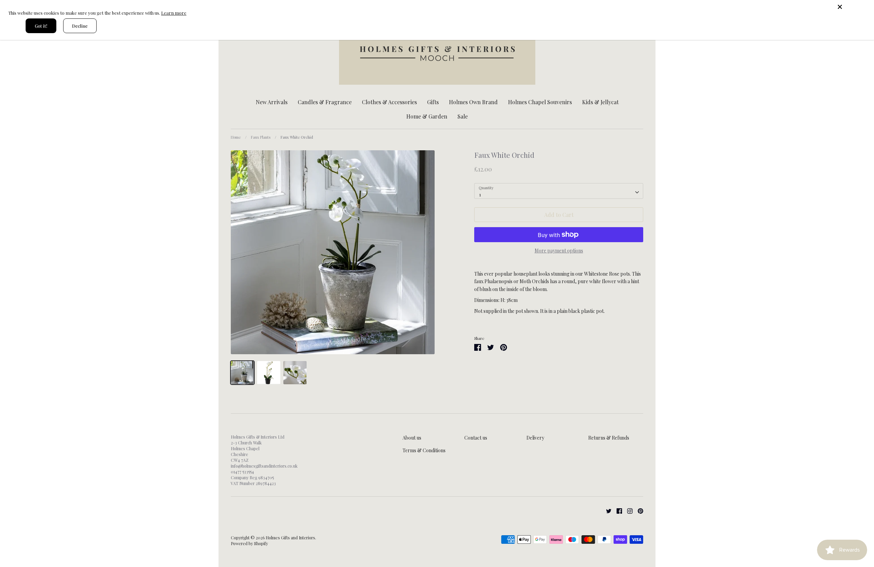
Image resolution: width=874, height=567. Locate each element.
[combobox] (558, 191)
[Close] (853, 6)
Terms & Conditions (424, 450)
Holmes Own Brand (473, 102)
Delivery (535, 437)
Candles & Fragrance (325, 102)
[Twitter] (606, 510)
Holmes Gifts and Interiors (290, 537)
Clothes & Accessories (389, 102)
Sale (462, 116)
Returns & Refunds (608, 437)
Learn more (173, 13)
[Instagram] (627, 510)
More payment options (559, 250)
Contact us (475, 437)
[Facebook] (616, 510)
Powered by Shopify (249, 543)
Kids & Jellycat (600, 102)
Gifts (433, 102)
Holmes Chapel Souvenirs (540, 102)
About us (412, 437)
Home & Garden (426, 116)
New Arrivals (271, 102)
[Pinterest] (638, 510)
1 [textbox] (480, 194)
